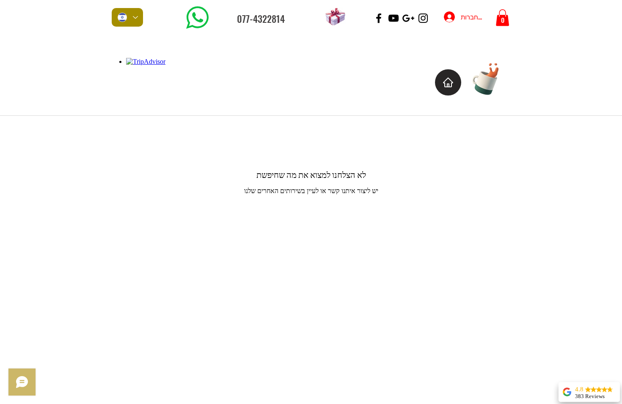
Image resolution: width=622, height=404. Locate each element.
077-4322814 (261, 18)
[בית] (448, 82)
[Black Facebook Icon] (378, 18)
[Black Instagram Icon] (423, 18)
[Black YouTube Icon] (393, 18)
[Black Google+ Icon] (408, 18)
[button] (502, 17)
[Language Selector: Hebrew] (127, 17)
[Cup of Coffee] (489, 78)
